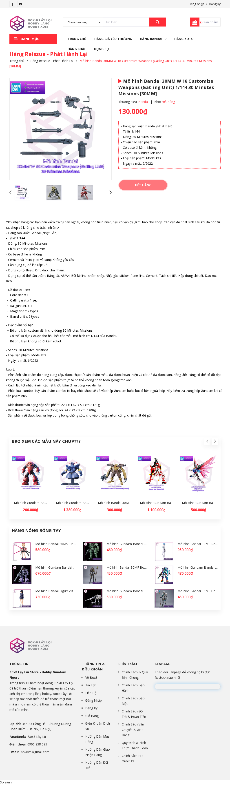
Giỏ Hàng (92, 716)
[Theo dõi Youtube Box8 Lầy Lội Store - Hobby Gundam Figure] (20, 4)
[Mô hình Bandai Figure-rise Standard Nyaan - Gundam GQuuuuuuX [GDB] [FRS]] (22, 598)
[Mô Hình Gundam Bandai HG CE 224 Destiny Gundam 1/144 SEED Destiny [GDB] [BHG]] (199, 474)
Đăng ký (215, 4)
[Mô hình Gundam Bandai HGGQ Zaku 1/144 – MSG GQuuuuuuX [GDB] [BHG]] (93, 551)
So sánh (6, 782)
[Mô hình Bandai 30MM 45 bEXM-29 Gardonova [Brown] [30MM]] (115, 474)
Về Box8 (91, 677)
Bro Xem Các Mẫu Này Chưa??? (46, 441)
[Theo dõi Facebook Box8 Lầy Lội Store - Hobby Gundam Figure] (12, 4)
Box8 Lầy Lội (37, 736)
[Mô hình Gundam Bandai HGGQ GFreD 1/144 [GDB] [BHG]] (164, 574)
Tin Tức (90, 685)
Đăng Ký (91, 708)
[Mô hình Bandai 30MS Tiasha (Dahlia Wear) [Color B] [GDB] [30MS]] (22, 551)
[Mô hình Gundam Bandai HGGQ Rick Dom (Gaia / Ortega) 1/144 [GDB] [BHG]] (22, 574)
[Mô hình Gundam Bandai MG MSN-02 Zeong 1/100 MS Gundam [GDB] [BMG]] (73, 474)
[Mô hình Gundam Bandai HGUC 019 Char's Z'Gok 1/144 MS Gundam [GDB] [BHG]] (31, 474)
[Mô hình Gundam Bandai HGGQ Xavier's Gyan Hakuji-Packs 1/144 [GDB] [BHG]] (93, 598)
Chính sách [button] (128, 664)
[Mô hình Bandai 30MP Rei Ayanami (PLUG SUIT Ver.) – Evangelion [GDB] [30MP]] (164, 551)
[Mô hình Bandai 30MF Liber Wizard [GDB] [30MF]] (164, 598)
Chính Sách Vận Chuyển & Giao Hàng (133, 729)
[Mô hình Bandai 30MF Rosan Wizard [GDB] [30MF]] (93, 574)
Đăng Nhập (93, 700)
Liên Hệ (90, 693)
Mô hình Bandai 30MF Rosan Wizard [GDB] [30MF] (144, 567)
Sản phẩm (209, 22)
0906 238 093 (37, 744)
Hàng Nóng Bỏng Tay (36, 530)
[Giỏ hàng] (193, 22)
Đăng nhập (196, 4)
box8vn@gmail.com (35, 752)
